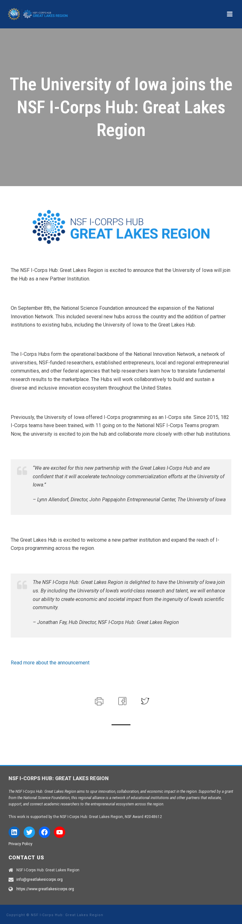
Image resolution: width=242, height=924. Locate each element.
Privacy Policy (20, 844)
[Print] (98, 701)
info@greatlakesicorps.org (39, 879)
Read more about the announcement (50, 663)
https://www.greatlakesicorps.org (45, 889)
